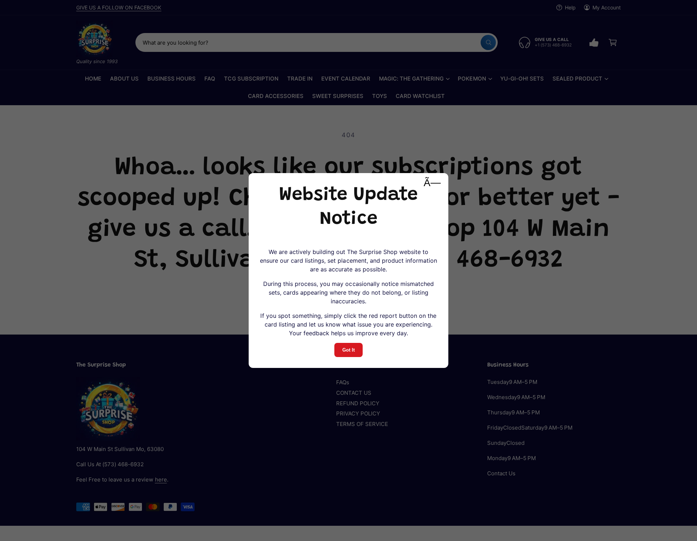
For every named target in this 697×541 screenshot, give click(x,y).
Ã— (432, 182)
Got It (348, 350)
